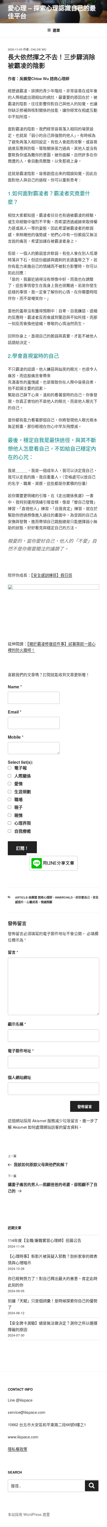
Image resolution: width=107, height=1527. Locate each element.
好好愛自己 (83, 897)
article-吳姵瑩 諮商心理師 (33, 897)
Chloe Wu (38, 49)
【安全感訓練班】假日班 (51, 575)
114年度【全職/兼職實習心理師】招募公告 (44, 1240)
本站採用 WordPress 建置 (29, 1514)
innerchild (64, 897)
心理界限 (22, 823)
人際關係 (22, 776)
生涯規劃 (22, 792)
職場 (18, 799)
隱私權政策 (17, 1449)
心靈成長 (32, 902)
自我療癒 (22, 831)
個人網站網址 (19, 1077)
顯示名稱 (17, 1024)
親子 (18, 807)
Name (15, 687)
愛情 (18, 784)
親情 (18, 815)
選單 (56, 30)
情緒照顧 (46, 902)
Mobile (15, 737)
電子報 (20, 768)
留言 (13, 952)
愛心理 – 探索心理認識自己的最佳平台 (52, 11)
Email (14, 712)
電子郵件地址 (21, 1051)
